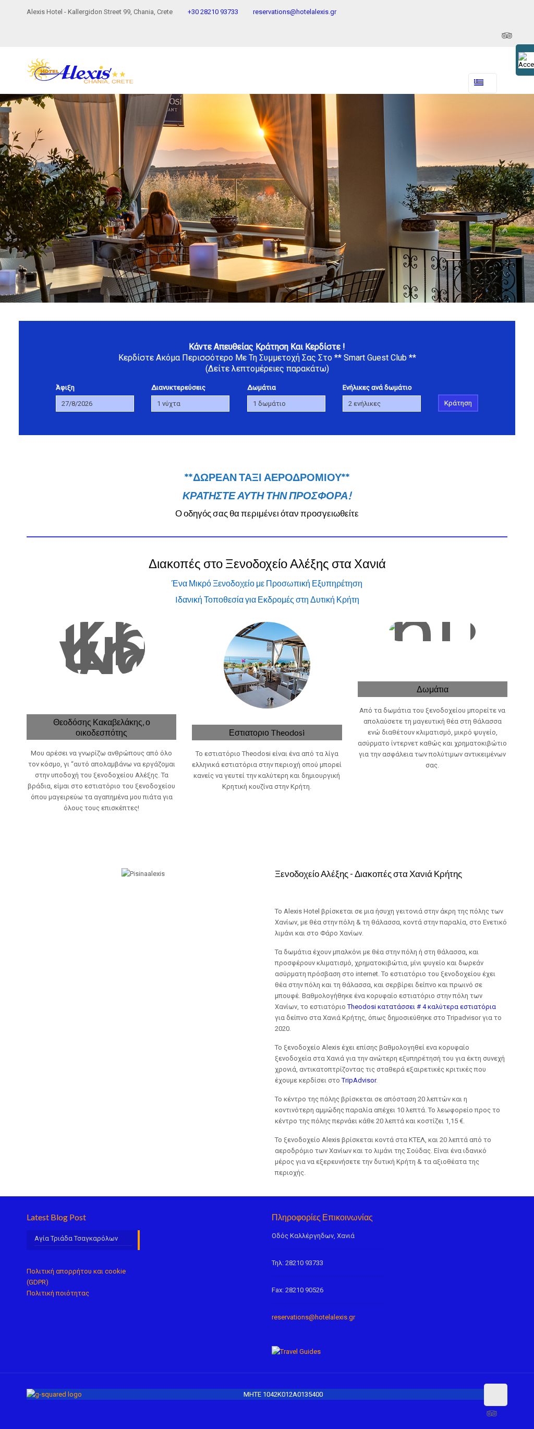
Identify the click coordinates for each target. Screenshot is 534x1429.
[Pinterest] (491, 35)
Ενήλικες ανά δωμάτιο (377, 387)
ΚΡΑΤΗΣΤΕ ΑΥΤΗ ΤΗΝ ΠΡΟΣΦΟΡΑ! (267, 495)
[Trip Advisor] (507, 35)
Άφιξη (65, 387)
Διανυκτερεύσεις (178, 387)
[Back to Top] (495, 1395)
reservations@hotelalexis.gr (294, 12)
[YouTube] (477, 35)
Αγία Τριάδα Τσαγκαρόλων (76, 1238)
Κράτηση (458, 403)
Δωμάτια (261, 387)
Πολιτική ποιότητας (58, 1293)
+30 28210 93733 (213, 12)
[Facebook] (449, 35)
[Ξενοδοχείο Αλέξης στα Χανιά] (79, 68)
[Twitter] (463, 35)
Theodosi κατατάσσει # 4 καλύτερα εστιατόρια (421, 1007)
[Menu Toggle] (388, 78)
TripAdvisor (359, 1080)
